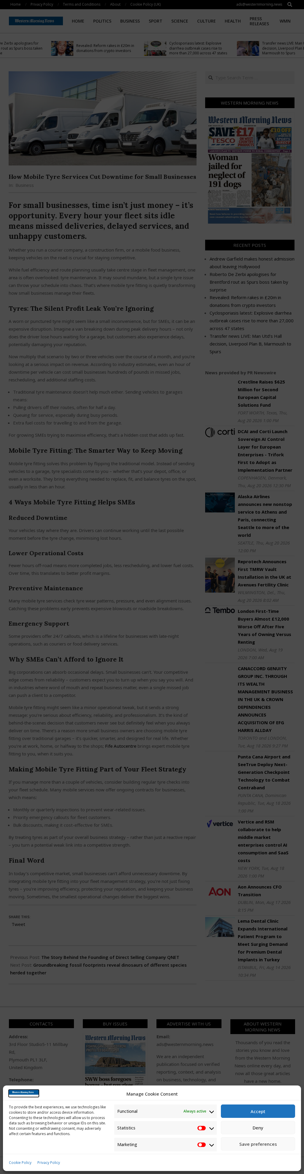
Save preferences (258, 1144)
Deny (258, 1128)
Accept (258, 1111)
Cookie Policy (20, 1162)
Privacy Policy (48, 1162)
